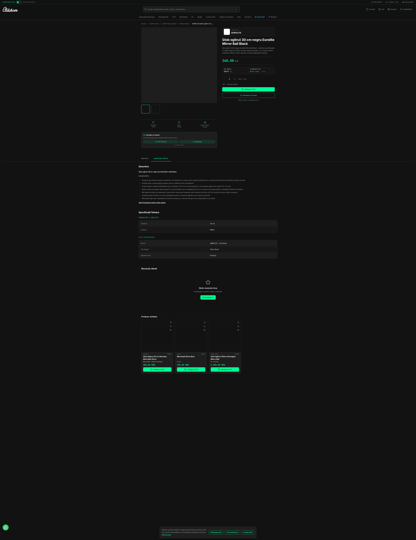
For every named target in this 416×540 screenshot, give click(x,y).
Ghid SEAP (261, 17)
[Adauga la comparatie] (170, 326)
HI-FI (174, 17)
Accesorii (248, 17)
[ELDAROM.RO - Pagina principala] (10, 9)
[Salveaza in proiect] (170, 330)
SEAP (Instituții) (29, 2)
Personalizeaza (232, 532)
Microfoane (184, 17)
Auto (239, 17)
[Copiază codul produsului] (231, 71)
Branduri (274, 17)
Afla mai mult (166, 535)
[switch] (19, 2)
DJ (192, 17)
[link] (157, 346)
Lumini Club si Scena (169, 24)
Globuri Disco (184, 24)
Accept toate (247, 532)
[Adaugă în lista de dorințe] (223, 84)
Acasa (143, 24)
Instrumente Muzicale (146, 17)
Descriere (144, 158)
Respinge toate (216, 532)
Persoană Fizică (9, 2)
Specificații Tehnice (161, 158)
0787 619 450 (377, 2)
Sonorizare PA (163, 17)
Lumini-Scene (210, 17)
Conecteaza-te (208, 297)
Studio (199, 17)
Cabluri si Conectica (226, 17)
